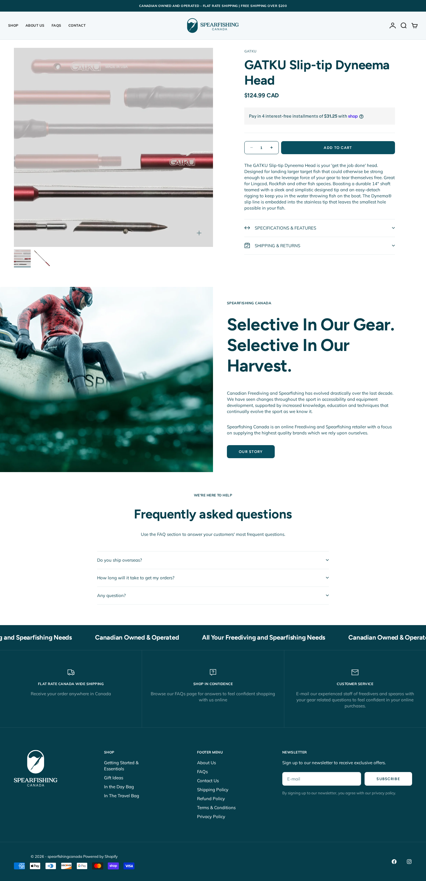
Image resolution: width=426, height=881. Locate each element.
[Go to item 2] (41, 257)
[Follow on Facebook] (394, 861)
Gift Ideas (113, 777)
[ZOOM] (199, 233)
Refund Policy (211, 798)
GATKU (250, 51)
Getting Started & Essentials (121, 765)
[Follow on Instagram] (409, 861)
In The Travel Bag (121, 795)
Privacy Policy (211, 816)
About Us (35, 25)
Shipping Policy (212, 789)
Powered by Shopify (100, 856)
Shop (13, 25)
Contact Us (208, 780)
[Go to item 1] (22, 257)
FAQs (56, 25)
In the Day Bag (119, 786)
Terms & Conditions (216, 807)
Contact (76, 25)
